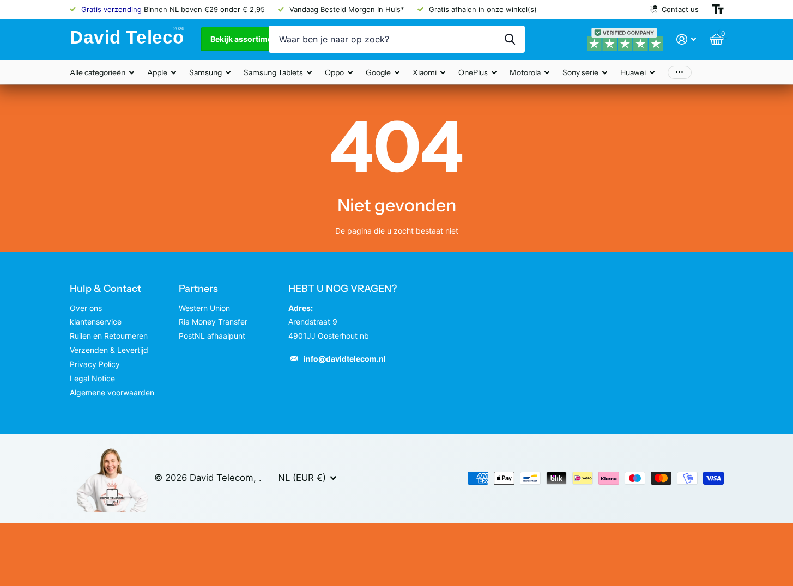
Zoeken (510, 39)
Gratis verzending (111, 9)
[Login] (686, 39)
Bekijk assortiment (245, 39)
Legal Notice (92, 378)
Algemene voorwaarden (112, 392)
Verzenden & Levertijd (109, 350)
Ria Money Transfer (213, 321)
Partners (198, 289)
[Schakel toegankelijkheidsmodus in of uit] (718, 9)
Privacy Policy (95, 364)
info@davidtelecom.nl (345, 358)
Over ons (86, 308)
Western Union (204, 308)
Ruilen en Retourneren (109, 335)
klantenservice (96, 321)
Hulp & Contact (105, 289)
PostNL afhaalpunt (212, 335)
